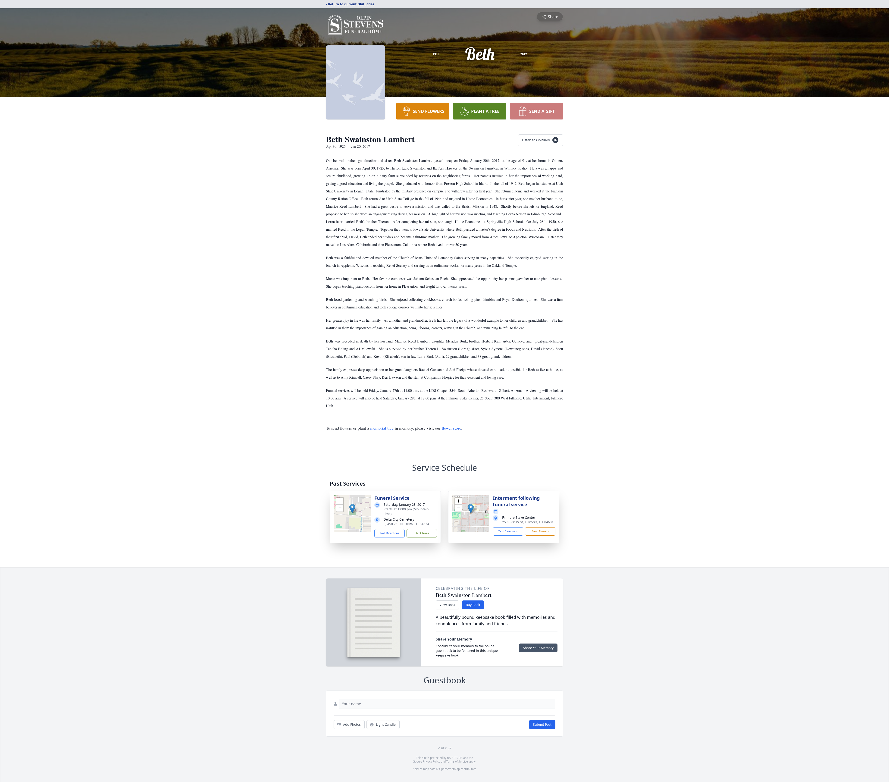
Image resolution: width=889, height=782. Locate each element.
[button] (352, 508)
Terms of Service (457, 761)
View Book (447, 605)
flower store (451, 428)
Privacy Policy (431, 761)
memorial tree (382, 428)
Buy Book (473, 605)
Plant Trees (422, 533)
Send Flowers (540, 531)
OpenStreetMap (449, 769)
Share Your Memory (538, 648)
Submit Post (542, 724)
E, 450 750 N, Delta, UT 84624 (406, 524)
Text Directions (389, 533)
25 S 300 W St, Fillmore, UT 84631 (528, 522)
